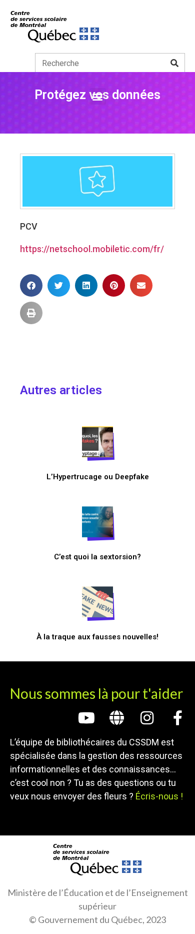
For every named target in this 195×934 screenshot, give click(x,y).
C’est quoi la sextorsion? (97, 556)
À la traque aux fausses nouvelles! (97, 636)
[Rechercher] (174, 63)
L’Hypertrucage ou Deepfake (97, 476)
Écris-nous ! (159, 796)
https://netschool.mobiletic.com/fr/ (92, 249)
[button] (98, 96)
